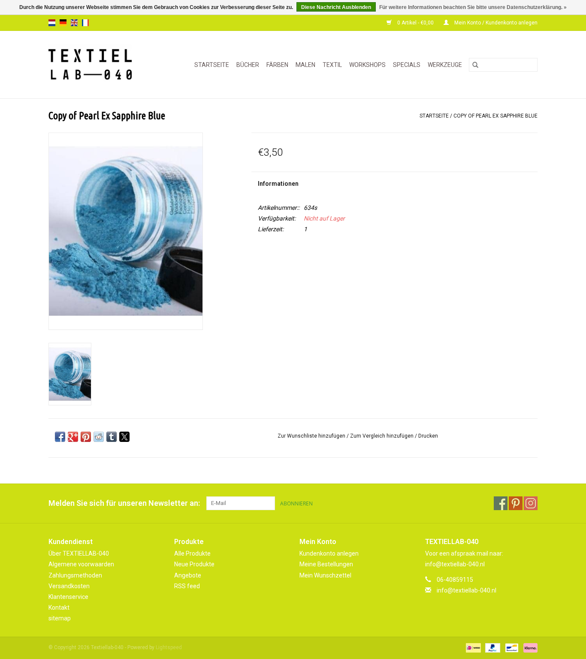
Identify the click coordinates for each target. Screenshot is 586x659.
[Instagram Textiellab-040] (531, 503)
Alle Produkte (192, 553)
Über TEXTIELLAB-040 (78, 553)
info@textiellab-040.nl (466, 590)
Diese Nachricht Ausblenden (336, 7)
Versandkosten (69, 586)
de (63, 22)
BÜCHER (247, 64)
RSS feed (187, 586)
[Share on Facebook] (60, 437)
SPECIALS (406, 64)
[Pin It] (86, 437)
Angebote (187, 575)
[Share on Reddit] (99, 437)
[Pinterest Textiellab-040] (516, 503)
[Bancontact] (510, 648)
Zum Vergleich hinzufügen (382, 436)
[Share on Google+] (73, 437)
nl (51, 22)
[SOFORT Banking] (529, 648)
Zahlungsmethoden (75, 575)
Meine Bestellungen (326, 564)
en (74, 22)
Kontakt (58, 607)
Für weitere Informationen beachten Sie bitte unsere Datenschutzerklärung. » (473, 7)
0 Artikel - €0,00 (415, 23)
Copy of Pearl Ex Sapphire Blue (495, 116)
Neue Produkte (194, 564)
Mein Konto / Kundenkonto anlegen (495, 23)
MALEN (305, 64)
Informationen (278, 183)
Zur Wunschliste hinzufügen (312, 436)
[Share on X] (124, 437)
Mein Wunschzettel (325, 575)
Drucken (428, 436)
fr (85, 22)
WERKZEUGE (445, 64)
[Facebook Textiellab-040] (500, 503)
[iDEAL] (472, 648)
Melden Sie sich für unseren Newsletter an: (124, 503)
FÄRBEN (277, 64)
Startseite (211, 64)
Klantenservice (68, 596)
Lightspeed (169, 647)
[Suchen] (475, 65)
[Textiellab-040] (95, 64)
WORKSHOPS (367, 64)
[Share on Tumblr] (111, 437)
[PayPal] (491, 648)
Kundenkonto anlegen (329, 553)
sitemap (59, 618)
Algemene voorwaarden (81, 564)
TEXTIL (332, 64)
